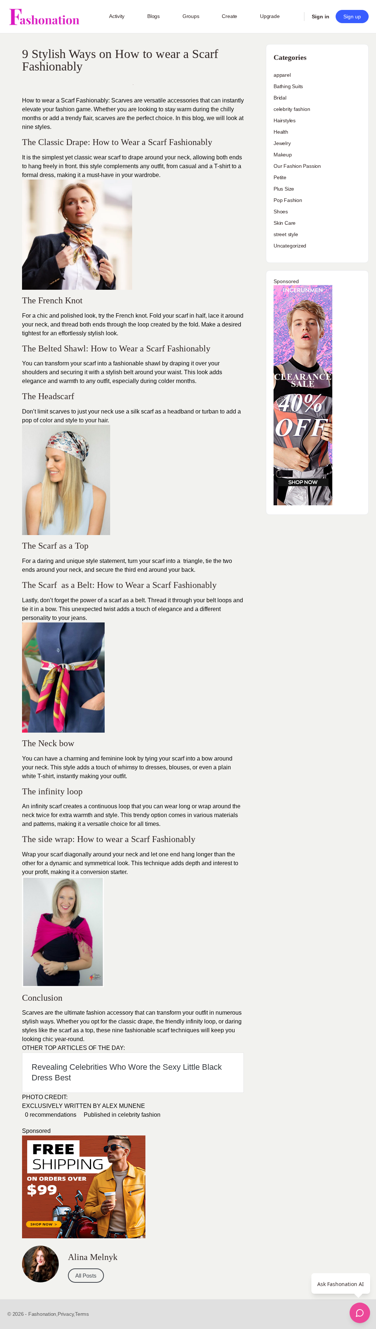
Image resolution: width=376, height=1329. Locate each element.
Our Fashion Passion (297, 166)
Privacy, (66, 1314)
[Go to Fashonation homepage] (44, 16)
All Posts (86, 1275)
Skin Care (285, 223)
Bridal (280, 98)
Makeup (283, 155)
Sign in (320, 16)
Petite (280, 177)
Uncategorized (290, 246)
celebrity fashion (139, 1115)
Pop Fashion (288, 200)
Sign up (352, 16)
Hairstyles (285, 120)
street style (286, 234)
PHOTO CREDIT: (45, 1097)
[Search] (293, 16)
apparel (282, 75)
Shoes (281, 211)
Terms (82, 1314)
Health (281, 132)
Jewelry (282, 143)
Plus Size (284, 189)
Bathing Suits (288, 86)
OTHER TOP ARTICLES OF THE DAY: (73, 1048)
